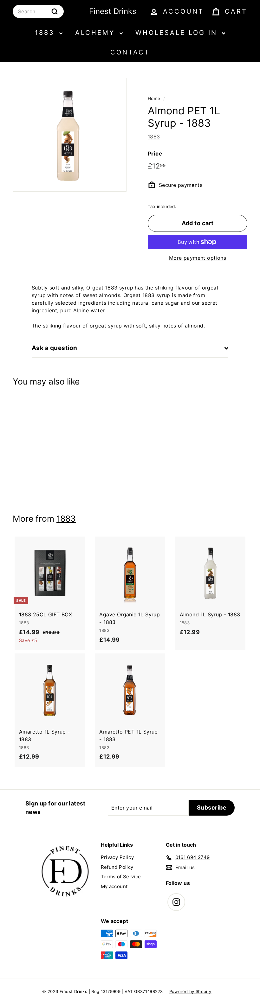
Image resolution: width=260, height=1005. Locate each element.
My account (114, 886)
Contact (130, 52)
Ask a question (54, 348)
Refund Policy (117, 867)
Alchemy (96, 32)
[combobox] (38, 11)
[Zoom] (69, 134)
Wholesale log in (177, 32)
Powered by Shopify (190, 991)
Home (154, 98)
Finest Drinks (112, 11)
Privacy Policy (117, 857)
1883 (46, 32)
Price (155, 153)
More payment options (197, 258)
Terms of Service (121, 877)
